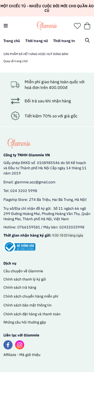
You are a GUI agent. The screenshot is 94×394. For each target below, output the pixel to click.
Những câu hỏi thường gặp (24, 322)
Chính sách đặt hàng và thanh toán (31, 314)
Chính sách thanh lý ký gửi (24, 279)
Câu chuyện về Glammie (23, 271)
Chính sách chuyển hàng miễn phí (30, 296)
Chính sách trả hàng (19, 287)
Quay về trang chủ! (15, 61)
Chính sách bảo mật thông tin (27, 305)
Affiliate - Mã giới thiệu (21, 354)
